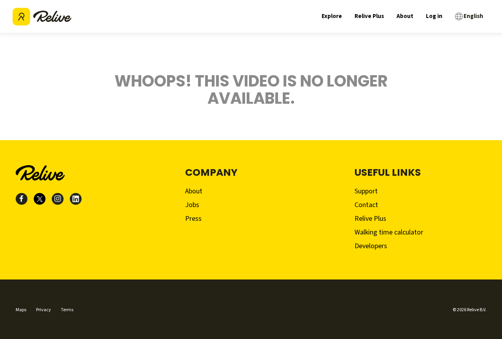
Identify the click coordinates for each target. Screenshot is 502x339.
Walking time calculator (389, 232)
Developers (371, 246)
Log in (434, 16)
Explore (332, 16)
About (405, 16)
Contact (366, 205)
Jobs (192, 205)
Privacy (43, 310)
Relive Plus (369, 16)
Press (193, 219)
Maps (21, 310)
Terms (67, 310)
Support (366, 191)
